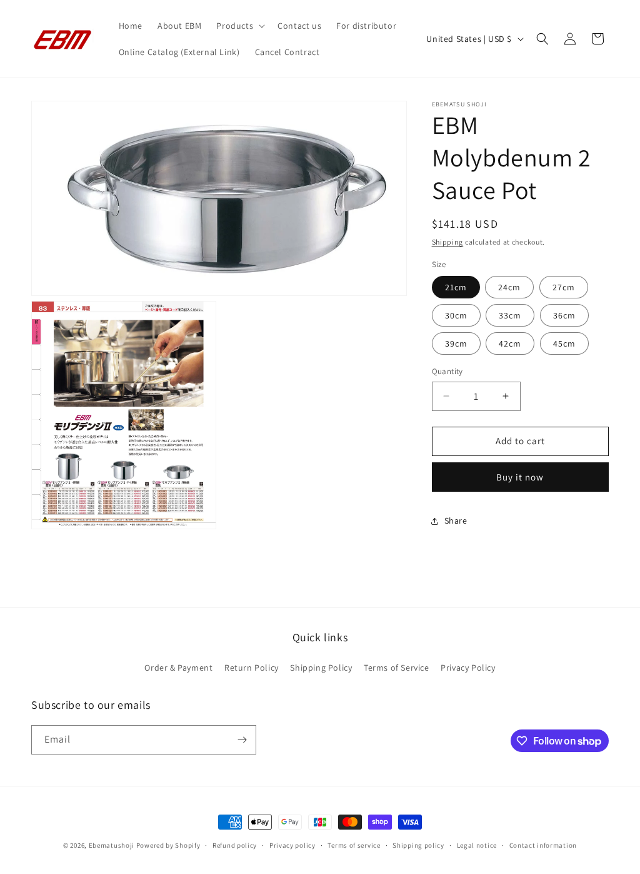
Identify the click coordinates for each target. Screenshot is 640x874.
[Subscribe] (242, 740)
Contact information (543, 845)
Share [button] (456, 520)
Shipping (448, 241)
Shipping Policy (321, 667)
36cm (564, 315)
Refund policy (234, 845)
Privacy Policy (468, 667)
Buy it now (520, 477)
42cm (510, 343)
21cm (456, 287)
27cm (563, 287)
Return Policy (251, 667)
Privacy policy (292, 845)
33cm (510, 315)
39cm (456, 343)
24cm (509, 287)
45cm (564, 343)
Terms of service (354, 845)
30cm (456, 315)
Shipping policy (418, 845)
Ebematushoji (111, 845)
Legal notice (477, 845)
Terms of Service (396, 667)
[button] (239, 26)
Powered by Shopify (168, 845)
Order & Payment (178, 667)
